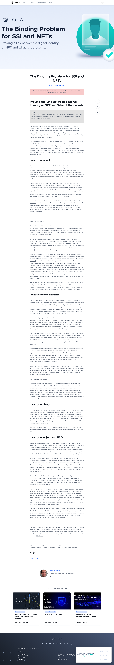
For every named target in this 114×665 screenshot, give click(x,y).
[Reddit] (64, 644)
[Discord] (50, 644)
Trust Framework (50, 612)
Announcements (19, 612)
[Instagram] (57, 644)
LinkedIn (46, 547)
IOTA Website (31, 2)
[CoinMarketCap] (71, 644)
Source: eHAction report (37, 221)
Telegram (32, 547)
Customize (104, 659)
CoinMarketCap (72, 547)
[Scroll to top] (98, 101)
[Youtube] (60, 644)
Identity (51, 85)
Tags (23, 2)
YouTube (64, 547)
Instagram (52, 547)
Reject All (104, 655)
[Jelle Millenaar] (44, 573)
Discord (38, 547)
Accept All (104, 651)
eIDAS (34, 201)
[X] (98, 107)
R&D (38, 558)
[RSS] (67, 644)
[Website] (57, 639)
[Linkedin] (53, 644)
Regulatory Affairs (81, 612)
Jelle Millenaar (55, 570)
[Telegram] (46, 644)
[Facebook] (98, 112)
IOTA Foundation (41, 2)
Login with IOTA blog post (47, 170)
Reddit (58, 547)
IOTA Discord (39, 536)
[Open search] (98, 2)
